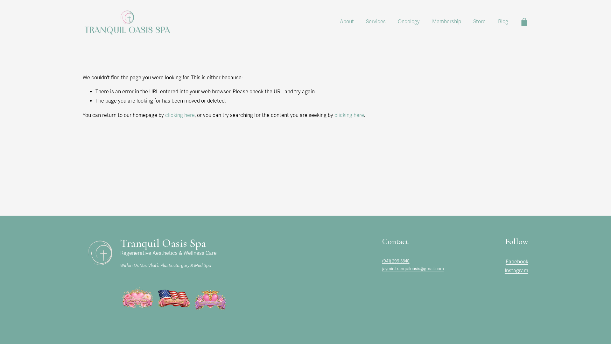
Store (479, 21)
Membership (446, 21)
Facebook (517, 262)
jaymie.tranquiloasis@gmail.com (413, 268)
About (347, 21)
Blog (503, 21)
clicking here (180, 115)
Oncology (409, 21)
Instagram (516, 271)
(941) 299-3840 (396, 261)
